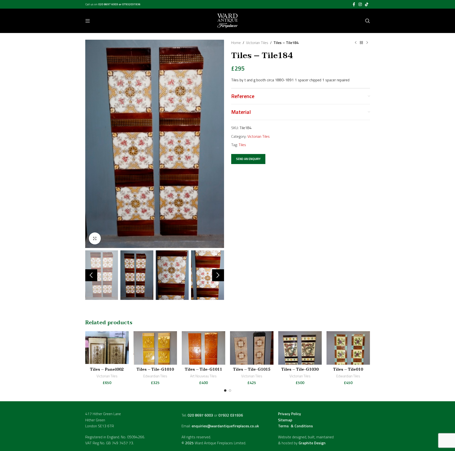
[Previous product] (356, 43)
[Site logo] (227, 20)
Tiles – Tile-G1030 (300, 369)
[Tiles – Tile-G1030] (300, 348)
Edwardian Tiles (155, 376)
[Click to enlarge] (95, 238)
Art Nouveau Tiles (203, 376)
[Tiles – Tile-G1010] (155, 348)
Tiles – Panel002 (107, 369)
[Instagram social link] (360, 4)
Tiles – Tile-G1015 (251, 369)
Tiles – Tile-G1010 (155, 369)
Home (236, 42)
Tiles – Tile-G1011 (203, 369)
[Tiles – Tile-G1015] (251, 348)
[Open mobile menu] (87, 21)
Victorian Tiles (257, 42)
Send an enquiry (248, 158)
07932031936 (131, 4)
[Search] (367, 21)
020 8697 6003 (108, 4)
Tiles (242, 145)
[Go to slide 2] (230, 390)
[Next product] (367, 43)
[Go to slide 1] (225, 390)
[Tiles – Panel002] (107, 348)
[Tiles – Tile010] (348, 348)
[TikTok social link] (366, 4)
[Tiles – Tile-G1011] (203, 348)
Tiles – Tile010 (348, 369)
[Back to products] (361, 43)
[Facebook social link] (354, 4)
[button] (91, 275)
